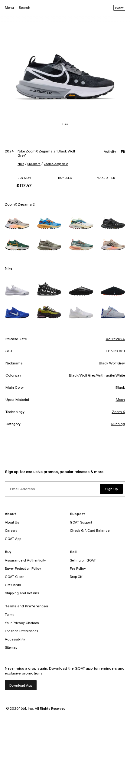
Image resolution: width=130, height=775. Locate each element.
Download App (20, 685)
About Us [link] (12, 522)
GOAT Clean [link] (14, 577)
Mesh (120, 400)
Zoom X (118, 412)
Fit (123, 152)
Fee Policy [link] (78, 568)
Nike (21, 164)
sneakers (34, 164)
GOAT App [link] (13, 539)
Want (119, 8)
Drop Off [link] (76, 577)
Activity (110, 152)
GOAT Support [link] (81, 522)
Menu (9, 7)
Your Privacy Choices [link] (22, 623)
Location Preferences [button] (21, 631)
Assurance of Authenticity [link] (25, 560)
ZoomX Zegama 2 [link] (20, 205)
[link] (17, 223)
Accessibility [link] (15, 639)
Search (24, 7)
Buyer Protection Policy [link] (23, 568)
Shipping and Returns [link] (22, 593)
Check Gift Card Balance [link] (89, 530)
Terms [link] (9, 614)
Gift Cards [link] (13, 585)
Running (118, 424)
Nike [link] (8, 269)
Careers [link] (11, 530)
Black (120, 388)
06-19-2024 (115, 339)
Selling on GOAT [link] (83, 560)
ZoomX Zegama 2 (56, 164)
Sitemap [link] (11, 647)
